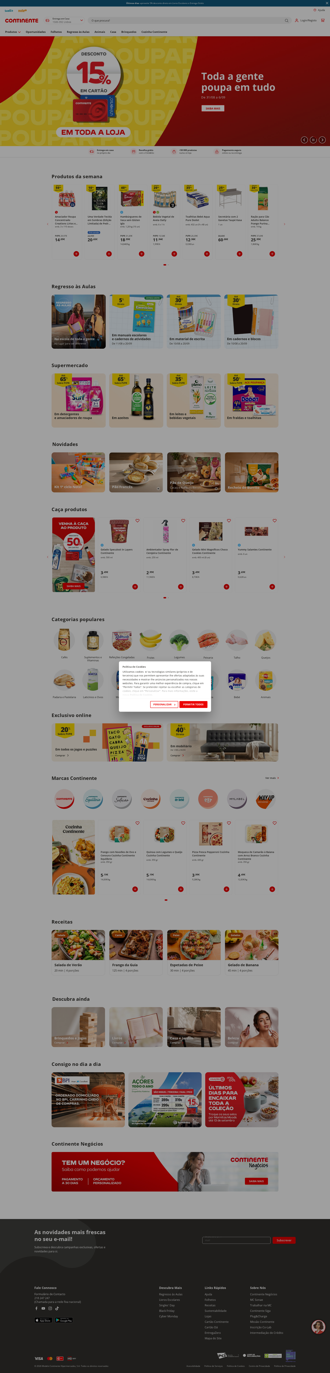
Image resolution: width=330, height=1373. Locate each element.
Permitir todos (193, 704)
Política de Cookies (141, 695)
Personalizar (162, 704)
